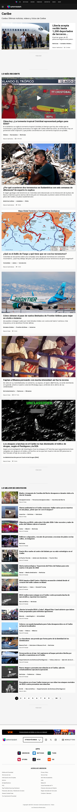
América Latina (8, 201)
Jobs (42, 780)
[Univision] (14, 6)
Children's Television (46, 793)
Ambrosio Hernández (40, 558)
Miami (27, 529)
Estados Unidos (65, 43)
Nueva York (23, 645)
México (34, 631)
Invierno (32, 327)
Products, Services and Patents (49, 788)
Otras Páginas (31, 740)
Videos (5, 135)
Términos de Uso (6, 775)
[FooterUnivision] (10, 739)
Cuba (31, 587)
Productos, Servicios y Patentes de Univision (13, 790)
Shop (59, 1)
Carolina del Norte (58, 500)
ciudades (19, 201)
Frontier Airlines (21, 327)
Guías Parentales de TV (47, 785)
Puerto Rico (54, 558)
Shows (32, 1)
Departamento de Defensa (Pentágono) (33, 660)
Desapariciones (24, 500)
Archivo (4, 780)
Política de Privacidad (7, 772)
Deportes (47, 1)
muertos (22, 514)
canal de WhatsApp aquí (33, 385)
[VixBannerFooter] (38, 732)
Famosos (39, 1)
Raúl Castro (23, 587)
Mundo (21, 616)
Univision (39, 514)
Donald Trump (41, 587)
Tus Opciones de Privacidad (9, 796)
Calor (21, 529)
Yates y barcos (55, 660)
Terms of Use (44, 775)
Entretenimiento (9, 391)
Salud (21, 572)
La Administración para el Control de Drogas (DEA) (21, 457)
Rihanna (28, 391)
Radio (54, 1)
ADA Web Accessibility (46, 777)
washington (30, 616)
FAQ (3, 785)
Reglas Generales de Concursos (49, 790)
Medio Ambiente (31, 572)
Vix (20, 1)
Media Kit (43, 783)
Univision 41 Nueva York (37, 645)
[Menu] (2, 6)
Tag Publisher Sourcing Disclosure (10, 788)
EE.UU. (21, 689)
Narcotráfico (23, 601)
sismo (14, 263)
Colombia (6, 263)
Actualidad (41, 616)
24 (56, 698)
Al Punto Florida (24, 558)
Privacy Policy (44, 772)
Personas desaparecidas (41, 500)
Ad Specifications (6, 783)
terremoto (22, 263)
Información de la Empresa (9, 777)
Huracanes (14, 135)
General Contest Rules (7, 793)
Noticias (25, 1)
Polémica (30, 674)
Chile (26, 201)
